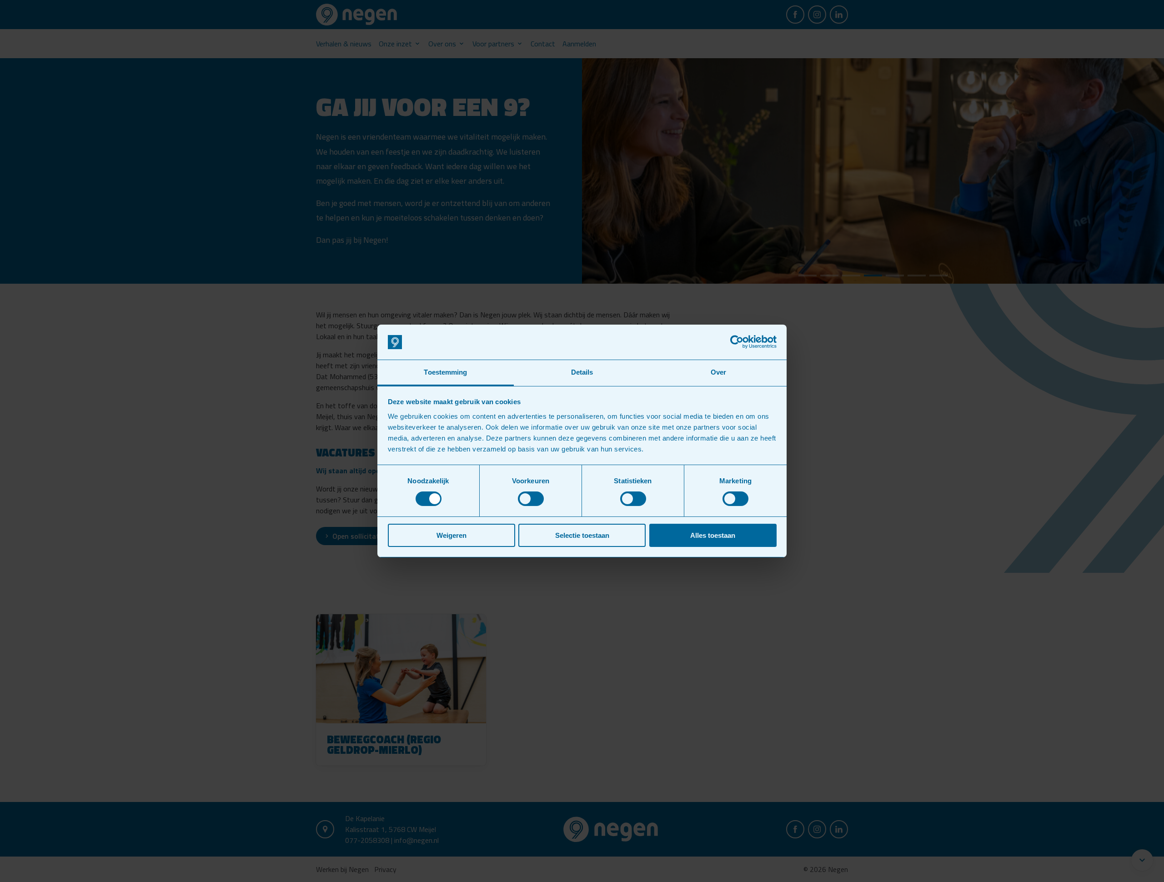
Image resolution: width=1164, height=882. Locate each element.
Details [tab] (582, 372)
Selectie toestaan (582, 535)
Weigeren (451, 535)
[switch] (531, 498)
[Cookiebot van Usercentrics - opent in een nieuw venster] (737, 342)
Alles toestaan (712, 535)
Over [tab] (718, 372)
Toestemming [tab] (445, 372)
